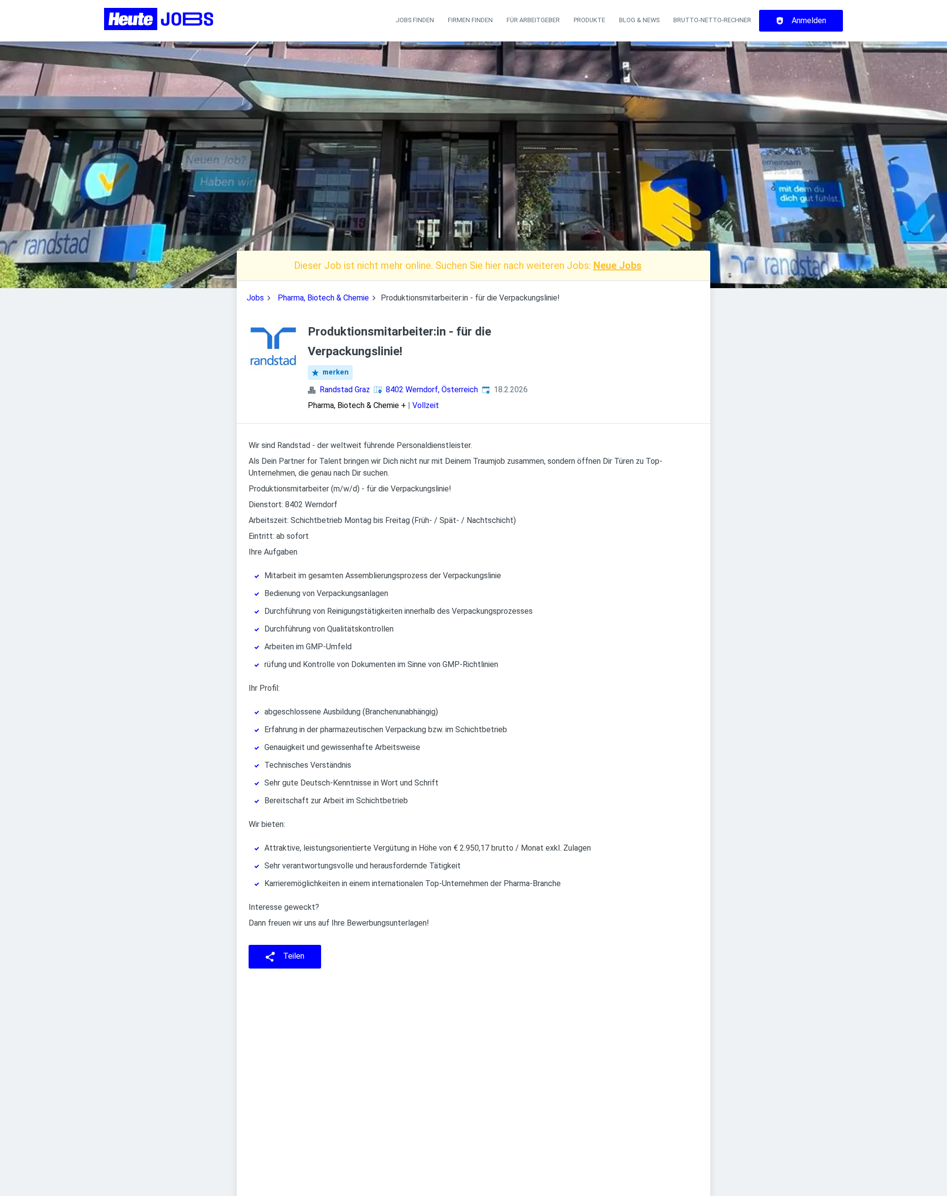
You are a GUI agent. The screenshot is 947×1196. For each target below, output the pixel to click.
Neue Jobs (617, 265)
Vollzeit (425, 405)
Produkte (589, 20)
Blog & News (639, 20)
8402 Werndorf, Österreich (432, 389)
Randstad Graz (345, 389)
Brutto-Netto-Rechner (712, 20)
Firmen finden (470, 20)
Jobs (255, 297)
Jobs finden (415, 20)
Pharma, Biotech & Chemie (323, 297)
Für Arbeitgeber (533, 20)
